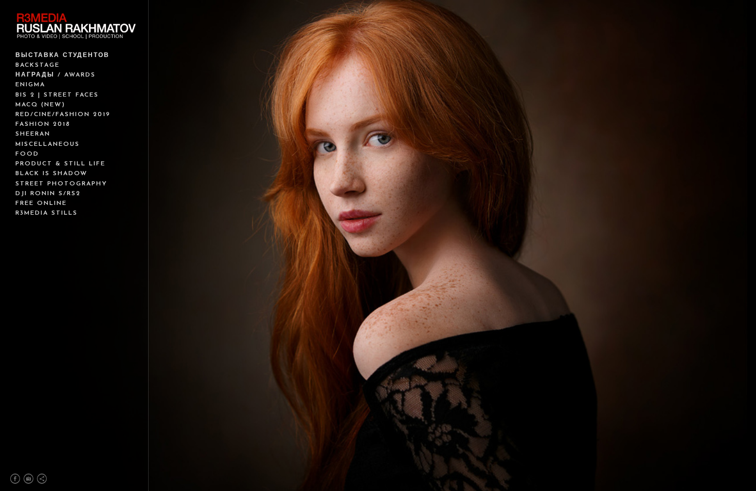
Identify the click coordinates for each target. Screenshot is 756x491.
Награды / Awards (55, 75)
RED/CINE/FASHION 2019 (63, 114)
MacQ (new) (40, 105)
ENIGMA (30, 85)
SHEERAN (32, 134)
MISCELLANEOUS (47, 144)
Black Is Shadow (51, 174)
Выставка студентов (62, 55)
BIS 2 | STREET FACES (57, 95)
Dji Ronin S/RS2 (48, 194)
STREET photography (61, 184)
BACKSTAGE (37, 65)
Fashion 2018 (42, 124)
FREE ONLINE (41, 203)
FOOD (27, 154)
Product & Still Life (60, 164)
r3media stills (46, 213)
